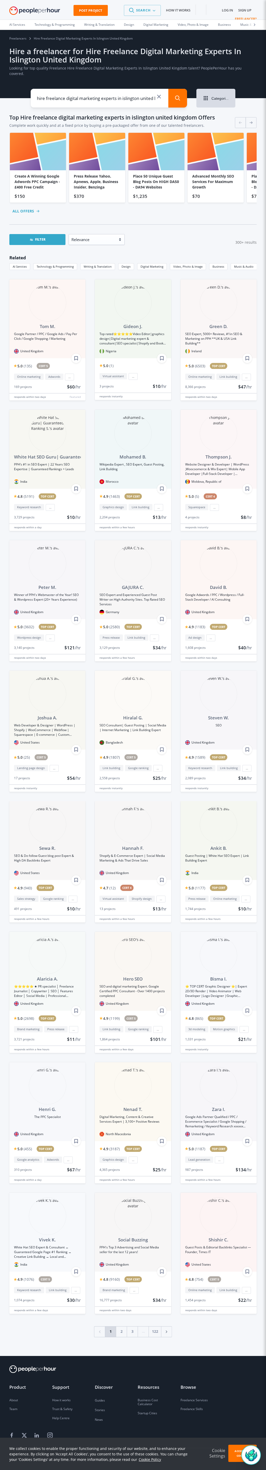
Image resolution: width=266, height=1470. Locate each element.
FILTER (40, 239)
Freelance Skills (192, 1409)
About (13, 1400)
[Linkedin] (37, 1435)
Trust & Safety (62, 1409)
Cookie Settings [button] (217, 1453)
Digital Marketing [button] (152, 266)
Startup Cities (147, 1413)
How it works (178, 10)
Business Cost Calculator (148, 1402)
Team (13, 1409)
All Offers (23, 211)
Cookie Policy (150, 1459)
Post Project (90, 10)
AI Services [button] (20, 266)
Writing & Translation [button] (98, 266)
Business (224, 24)
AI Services (17, 24)
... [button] (69, 377)
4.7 (109, 887)
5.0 (24, 365)
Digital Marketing (155, 24)
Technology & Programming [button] (55, 266)
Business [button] (218, 266)
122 (155, 1331)
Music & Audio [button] (244, 266)
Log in (227, 10)
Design (129, 24)
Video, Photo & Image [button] (188, 266)
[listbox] (133, 168)
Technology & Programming (55, 24)
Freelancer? (246, 18)
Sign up (244, 10)
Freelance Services (194, 1400)
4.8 (25, 496)
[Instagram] (50, 1435)
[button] (142, 10)
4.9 (111, 496)
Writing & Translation (99, 24)
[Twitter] (25, 1435)
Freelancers (17, 38)
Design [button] (126, 266)
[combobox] (96, 98)
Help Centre (61, 1418)
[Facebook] (12, 1435)
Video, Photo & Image (193, 24)
